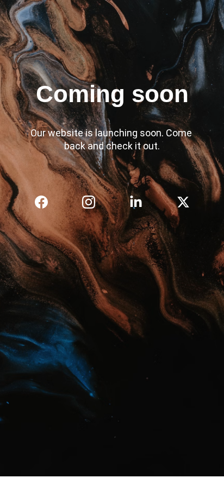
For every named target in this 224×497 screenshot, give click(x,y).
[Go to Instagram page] (94, 202)
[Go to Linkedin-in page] (141, 202)
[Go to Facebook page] (47, 202)
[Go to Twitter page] (183, 202)
